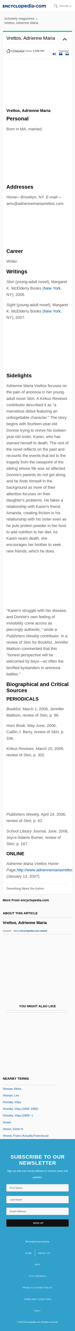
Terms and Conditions (37, 1299)
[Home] (24, 6)
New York (52, 288)
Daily (37, 1311)
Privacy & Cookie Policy (37, 1288)
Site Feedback (37, 1276)
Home (28, 1253)
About (30, 931)
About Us (44, 1253)
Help (37, 1264)
